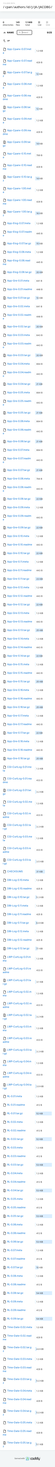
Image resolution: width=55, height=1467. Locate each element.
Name (11, 32)
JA (35, 7)
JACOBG (45, 7)
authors (19, 7)
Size (49, 32)
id (28, 7)
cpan (8, 7)
